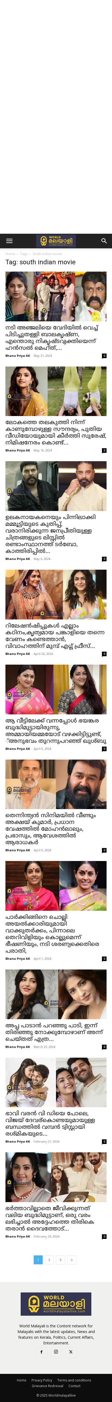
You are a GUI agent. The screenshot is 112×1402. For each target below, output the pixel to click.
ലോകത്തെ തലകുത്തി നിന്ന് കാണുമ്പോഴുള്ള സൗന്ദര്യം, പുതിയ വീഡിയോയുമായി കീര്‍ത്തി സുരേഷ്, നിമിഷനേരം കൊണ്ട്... (55, 433)
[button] (9, 241)
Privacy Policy (42, 1380)
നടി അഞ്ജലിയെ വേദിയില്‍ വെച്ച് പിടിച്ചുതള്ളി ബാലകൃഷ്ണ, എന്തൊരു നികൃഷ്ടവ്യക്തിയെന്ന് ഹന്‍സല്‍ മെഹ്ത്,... (51, 338)
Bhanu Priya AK (17, 356)
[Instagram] (56, 1352)
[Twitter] (70, 1352)
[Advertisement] (56, 58)
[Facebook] (41, 1352)
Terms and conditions (74, 1380)
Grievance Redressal (47, 1386)
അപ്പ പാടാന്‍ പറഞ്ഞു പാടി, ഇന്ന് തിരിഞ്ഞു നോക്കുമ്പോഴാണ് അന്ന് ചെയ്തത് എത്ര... (54, 1032)
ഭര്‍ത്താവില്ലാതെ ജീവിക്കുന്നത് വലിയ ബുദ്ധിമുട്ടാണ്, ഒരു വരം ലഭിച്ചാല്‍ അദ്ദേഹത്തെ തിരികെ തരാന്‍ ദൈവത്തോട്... (49, 1219)
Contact (74, 1386)
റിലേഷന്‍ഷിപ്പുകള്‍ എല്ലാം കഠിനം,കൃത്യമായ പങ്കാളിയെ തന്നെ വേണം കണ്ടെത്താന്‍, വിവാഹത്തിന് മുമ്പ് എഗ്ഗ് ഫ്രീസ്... (55, 636)
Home (10, 254)
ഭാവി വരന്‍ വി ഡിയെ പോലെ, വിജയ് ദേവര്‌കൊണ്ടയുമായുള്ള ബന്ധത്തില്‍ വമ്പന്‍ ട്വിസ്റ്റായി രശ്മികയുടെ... (50, 1124)
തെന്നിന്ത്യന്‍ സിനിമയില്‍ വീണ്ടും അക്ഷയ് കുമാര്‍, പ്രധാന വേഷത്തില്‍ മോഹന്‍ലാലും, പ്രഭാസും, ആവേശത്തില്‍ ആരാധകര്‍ (50, 829)
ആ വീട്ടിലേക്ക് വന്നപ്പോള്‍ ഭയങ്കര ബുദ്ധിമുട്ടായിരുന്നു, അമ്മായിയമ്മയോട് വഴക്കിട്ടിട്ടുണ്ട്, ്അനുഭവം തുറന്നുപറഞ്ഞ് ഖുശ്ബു (55, 731)
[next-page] (71, 1259)
